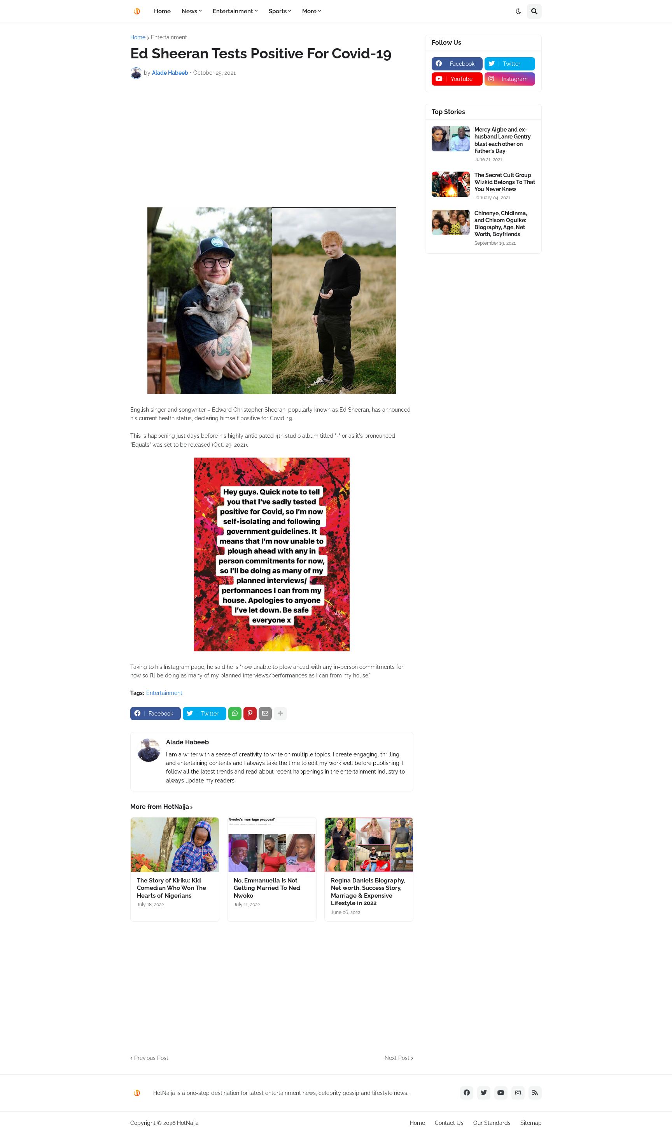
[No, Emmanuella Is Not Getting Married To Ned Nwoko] (272, 844)
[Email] (265, 713)
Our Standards (492, 1123)
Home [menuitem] (162, 11)
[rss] (535, 1093)
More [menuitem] (309, 11)
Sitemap (531, 1123)
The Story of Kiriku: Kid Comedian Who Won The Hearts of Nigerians (171, 888)
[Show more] (280, 713)
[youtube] (501, 1093)
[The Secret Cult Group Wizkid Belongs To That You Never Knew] (451, 184)
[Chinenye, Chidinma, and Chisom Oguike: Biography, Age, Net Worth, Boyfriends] (451, 222)
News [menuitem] (189, 11)
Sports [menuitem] (278, 11)
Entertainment (169, 37)
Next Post (397, 1058)
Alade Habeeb (187, 742)
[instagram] (518, 1093)
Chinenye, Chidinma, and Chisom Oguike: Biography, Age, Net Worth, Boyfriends (500, 224)
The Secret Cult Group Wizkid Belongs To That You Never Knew (504, 182)
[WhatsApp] (235, 713)
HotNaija (188, 1123)
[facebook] (466, 1093)
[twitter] (483, 1093)
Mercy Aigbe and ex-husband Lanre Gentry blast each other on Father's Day (502, 140)
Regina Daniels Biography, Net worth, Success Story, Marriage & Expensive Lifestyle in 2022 (368, 892)
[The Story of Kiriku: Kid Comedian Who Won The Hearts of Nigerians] (175, 844)
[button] (518, 11)
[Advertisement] (271, 143)
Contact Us (449, 1123)
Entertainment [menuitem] (233, 11)
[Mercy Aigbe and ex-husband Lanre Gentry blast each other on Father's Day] (451, 138)
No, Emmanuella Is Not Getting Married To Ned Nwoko (267, 888)
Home (137, 37)
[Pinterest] (250, 713)
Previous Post (151, 1058)
